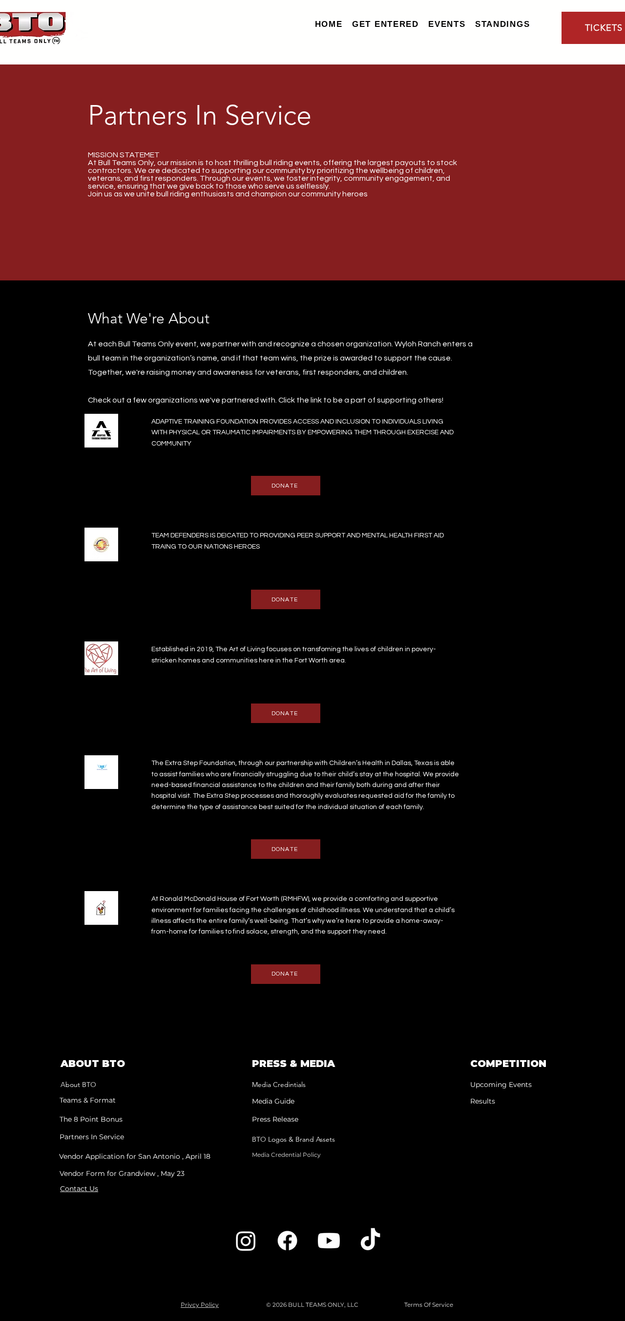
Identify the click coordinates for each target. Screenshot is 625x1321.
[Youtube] (329, 1241)
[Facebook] (287, 1241)
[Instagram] (246, 1241)
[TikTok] (370, 1241)
